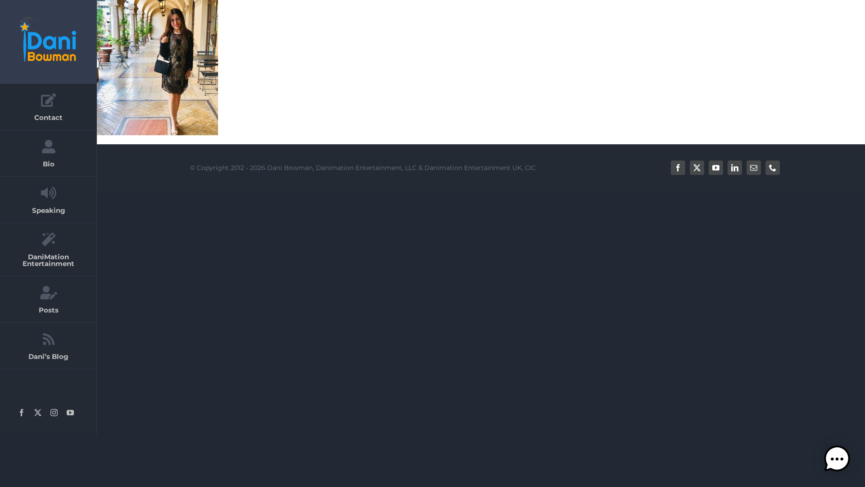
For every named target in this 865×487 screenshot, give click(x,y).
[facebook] (678, 168)
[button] (837, 459)
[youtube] (716, 168)
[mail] (754, 168)
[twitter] (697, 168)
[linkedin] (735, 168)
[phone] (772, 168)
